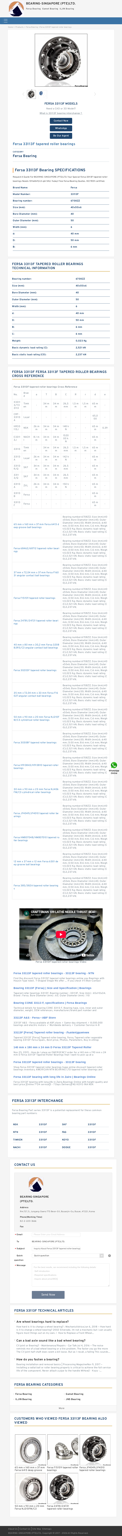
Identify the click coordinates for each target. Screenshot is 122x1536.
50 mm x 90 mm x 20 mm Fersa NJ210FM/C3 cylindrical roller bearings (36, 719)
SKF (64, 1124)
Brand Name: (20, 187)
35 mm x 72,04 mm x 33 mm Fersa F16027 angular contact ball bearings (36, 695)
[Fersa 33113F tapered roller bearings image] (61, 60)
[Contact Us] (114, 768)
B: (14, 246)
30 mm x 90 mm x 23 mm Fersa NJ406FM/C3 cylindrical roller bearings (36, 791)
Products (19, 27)
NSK (15, 1124)
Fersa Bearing (32, 27)
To (18, 1241)
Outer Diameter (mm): (26, 220)
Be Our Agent (61, 135)
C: (13, 334)
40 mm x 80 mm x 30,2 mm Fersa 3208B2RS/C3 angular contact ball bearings (36, 646)
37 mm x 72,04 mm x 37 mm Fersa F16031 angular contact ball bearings (36, 574)
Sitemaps (46, 1529)
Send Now (48, 1295)
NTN (15, 1132)
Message (20, 1265)
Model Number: (21, 194)
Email (19, 1234)
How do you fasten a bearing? (37, 1360)
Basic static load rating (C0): (29, 354)
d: (14, 233)
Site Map (36, 1529)
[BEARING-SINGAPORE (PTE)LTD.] (16, 8)
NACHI (17, 1147)
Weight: (16, 340)
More (62, 1408)
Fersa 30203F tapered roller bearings (35, 670)
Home (10, 27)
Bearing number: (22, 200)
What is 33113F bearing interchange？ (61, 113)
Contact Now (61, 120)
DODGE (66, 1147)
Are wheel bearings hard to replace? (42, 1322)
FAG (64, 1132)
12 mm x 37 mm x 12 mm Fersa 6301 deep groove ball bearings (36, 863)
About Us (13, 1529)
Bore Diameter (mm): (25, 214)
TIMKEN (17, 1139)
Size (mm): (19, 207)
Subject (20, 1248)
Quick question (18, 1258)
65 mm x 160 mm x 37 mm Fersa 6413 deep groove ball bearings (36, 526)
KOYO (65, 1139)
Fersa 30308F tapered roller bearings (35, 742)
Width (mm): (20, 227)
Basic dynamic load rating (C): (30, 347)
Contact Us (24, 1529)
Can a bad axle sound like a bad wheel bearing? (50, 1341)
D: (14, 240)
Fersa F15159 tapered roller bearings (34, 598)
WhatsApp (61, 128)
